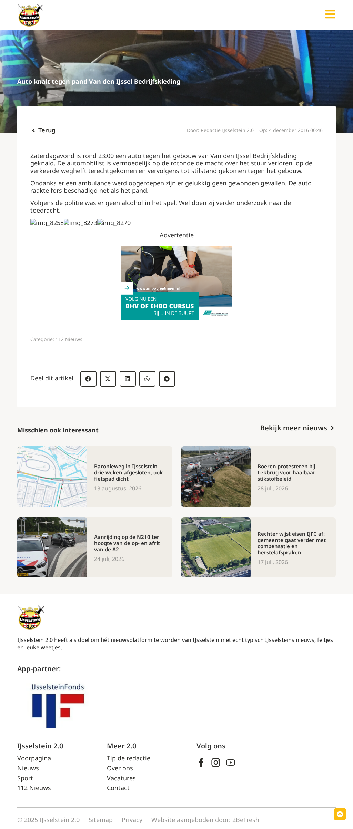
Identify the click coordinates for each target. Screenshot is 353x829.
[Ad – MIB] (176, 318)
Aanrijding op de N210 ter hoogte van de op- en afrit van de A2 (127, 543)
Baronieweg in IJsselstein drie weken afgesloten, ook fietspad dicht (128, 472)
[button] (88, 379)
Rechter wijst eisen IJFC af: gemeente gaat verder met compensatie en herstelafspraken (292, 543)
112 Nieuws (69, 339)
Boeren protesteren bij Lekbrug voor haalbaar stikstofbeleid (286, 472)
